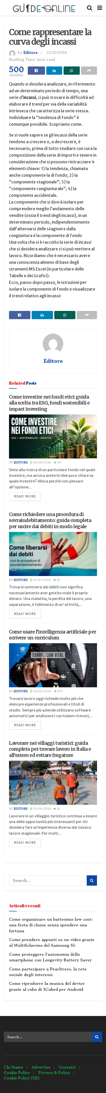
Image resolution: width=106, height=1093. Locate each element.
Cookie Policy (17, 1073)
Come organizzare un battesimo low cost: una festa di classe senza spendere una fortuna (51, 925)
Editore (30, 52)
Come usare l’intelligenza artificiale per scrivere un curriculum (52, 635)
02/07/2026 (41, 580)
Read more (25, 496)
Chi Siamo (13, 1067)
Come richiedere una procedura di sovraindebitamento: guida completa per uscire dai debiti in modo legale (50, 520)
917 (58, 462)
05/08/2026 (41, 462)
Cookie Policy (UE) (22, 1078)
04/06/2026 (41, 691)
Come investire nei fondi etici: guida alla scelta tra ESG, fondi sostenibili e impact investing (49, 403)
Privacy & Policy (54, 1073)
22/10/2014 (57, 52)
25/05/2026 (41, 808)
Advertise (41, 1067)
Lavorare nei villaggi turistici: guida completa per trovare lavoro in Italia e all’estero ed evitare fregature (50, 749)
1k (58, 580)
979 (60, 691)
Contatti (67, 1067)
